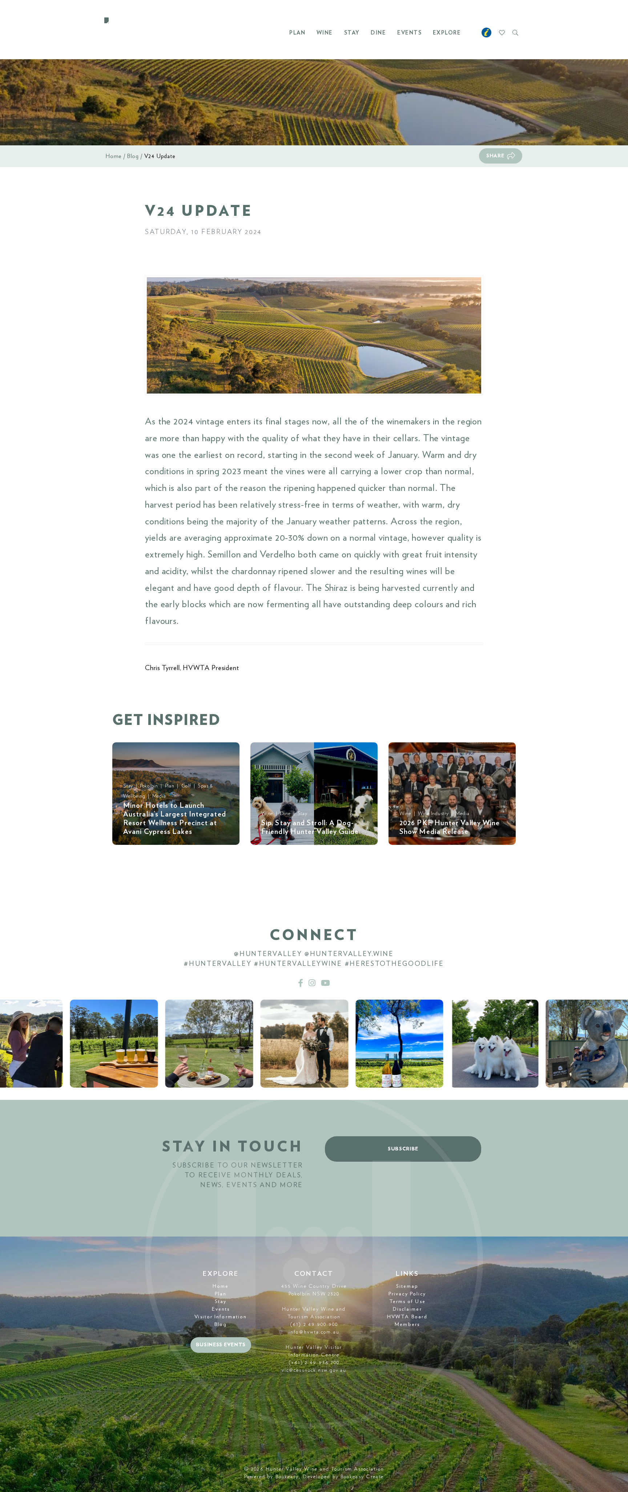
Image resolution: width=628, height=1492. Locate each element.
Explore (447, 33)
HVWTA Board (407, 1316)
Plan (297, 33)
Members (407, 1324)
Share (495, 155)
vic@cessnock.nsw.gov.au (314, 1370)
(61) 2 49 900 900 (314, 1324)
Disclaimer (407, 1309)
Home (114, 156)
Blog (133, 156)
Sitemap (407, 1286)
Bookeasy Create (362, 1476)
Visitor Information (220, 1316)
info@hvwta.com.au (314, 1332)
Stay (352, 33)
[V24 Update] (314, 335)
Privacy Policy (407, 1294)
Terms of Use (407, 1301)
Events (409, 33)
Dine (378, 33)
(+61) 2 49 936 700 (314, 1362)
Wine (325, 33)
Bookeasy (287, 1476)
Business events (221, 1344)
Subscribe (403, 1149)
